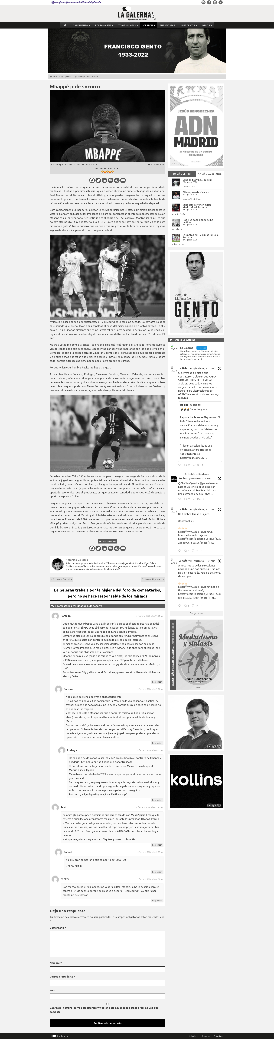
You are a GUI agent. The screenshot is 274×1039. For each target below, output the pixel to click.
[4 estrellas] (110, 171)
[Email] (123, 180)
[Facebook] (92, 180)
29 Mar (211, 368)
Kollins (183, 478)
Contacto (206, 1036)
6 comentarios (157, 164)
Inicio (55, 76)
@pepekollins (195, 479)
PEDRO (65, 879)
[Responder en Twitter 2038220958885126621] (180, 465)
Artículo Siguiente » (153, 579)
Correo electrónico (62, 976)
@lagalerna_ (199, 368)
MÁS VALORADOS (211, 174)
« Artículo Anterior (61, 579)
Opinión (67, 76)
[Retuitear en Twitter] (186, 474)
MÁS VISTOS (183, 174)
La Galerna (177, 229)
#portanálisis (186, 521)
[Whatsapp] (117, 180)
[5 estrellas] (112, 171)
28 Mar (211, 561)
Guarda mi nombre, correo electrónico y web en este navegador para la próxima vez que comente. (104, 1009)
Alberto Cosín (178, 214)
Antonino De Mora (73, 164)
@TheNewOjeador (188, 483)
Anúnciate (218, 1036)
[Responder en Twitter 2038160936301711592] (180, 499)
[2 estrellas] (105, 171)
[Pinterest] (110, 180)
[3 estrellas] (107, 171)
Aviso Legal (194, 1036)
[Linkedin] (104, 180)
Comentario (58, 927)
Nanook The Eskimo (192, 199)
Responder (157, 682)
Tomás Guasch (189, 186)
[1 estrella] (102, 171)
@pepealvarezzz (209, 483)
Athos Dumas (178, 244)
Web (52, 990)
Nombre (56, 963)
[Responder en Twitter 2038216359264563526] (180, 551)
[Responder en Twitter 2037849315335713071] (180, 606)
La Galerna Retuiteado (199, 474)
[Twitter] (98, 180)
